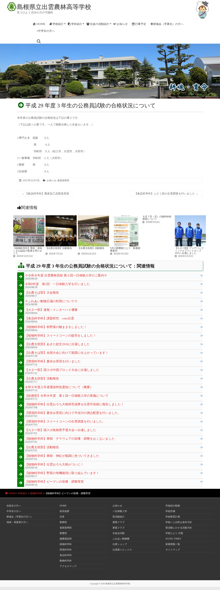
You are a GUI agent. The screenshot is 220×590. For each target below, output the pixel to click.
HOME (40, 23)
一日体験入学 (120, 511)
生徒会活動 (119, 533)
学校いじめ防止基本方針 (179, 522)
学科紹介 (76, 23)
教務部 (63, 522)
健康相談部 (66, 538)
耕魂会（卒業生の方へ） (20, 516)
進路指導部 (63, 180)
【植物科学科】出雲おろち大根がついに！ (54, 464)
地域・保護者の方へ (17, 522)
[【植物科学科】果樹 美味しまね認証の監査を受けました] (28, 216)
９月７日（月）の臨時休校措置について (156, 217)
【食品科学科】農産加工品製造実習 (45, 193)
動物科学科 (36, 493)
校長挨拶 (64, 511)
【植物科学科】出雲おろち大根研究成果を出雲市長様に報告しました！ (74, 404)
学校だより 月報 (174, 533)
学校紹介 (58, 23)
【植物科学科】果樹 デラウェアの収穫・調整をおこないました (70, 438)
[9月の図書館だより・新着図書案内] (125, 216)
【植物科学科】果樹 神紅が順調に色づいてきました (62, 456)
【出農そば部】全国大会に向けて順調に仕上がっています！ (66, 352)
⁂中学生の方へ (46, 30)
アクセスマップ (68, 566)
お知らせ (122, 23)
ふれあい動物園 (121, 538)
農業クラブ (119, 522)
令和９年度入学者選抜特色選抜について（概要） (59, 387)
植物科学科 (66, 544)
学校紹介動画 (173, 505)
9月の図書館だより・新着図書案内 (125, 249)
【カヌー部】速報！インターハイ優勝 (51, 309)
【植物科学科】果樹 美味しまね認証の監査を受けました (27, 250)
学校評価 (170, 511)
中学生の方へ (14, 511)
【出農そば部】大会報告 (42, 292)
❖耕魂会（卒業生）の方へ (166, 23)
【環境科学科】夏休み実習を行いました (53, 361)
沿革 (62, 516)
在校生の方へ (14, 505)
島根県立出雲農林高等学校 (54, 6)
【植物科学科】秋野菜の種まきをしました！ (56, 327)
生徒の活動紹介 (99, 23)
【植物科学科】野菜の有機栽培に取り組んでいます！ (62, 473)
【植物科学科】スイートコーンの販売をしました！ (60, 335)
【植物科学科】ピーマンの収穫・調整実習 (54, 481)
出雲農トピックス (122, 549)
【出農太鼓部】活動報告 (59, 248)
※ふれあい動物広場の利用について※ (51, 301)
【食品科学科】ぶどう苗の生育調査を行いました (166, 193)
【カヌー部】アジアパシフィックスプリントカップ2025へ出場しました (189, 250)
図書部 (63, 533)
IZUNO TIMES (173, 538)
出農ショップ (120, 544)
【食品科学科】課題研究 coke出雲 (49, 318)
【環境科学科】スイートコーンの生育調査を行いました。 (65, 421)
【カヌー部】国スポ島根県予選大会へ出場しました (60, 430)
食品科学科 (66, 555)
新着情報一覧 (173, 544)
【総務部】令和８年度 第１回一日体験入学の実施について (66, 395)
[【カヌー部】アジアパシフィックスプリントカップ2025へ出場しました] (190, 216)
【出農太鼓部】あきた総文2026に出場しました (57, 344)
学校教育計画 (173, 516)
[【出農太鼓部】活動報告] (61, 216)
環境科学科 (66, 549)
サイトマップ (173, 549)
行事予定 (140, 23)
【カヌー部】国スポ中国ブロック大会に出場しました (62, 370)
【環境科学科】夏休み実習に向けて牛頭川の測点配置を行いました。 (73, 413)
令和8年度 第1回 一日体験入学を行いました (57, 284)
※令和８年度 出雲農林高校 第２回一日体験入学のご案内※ (66, 275)
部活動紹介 (119, 516)
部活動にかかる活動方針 (179, 527)
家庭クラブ (119, 527)
